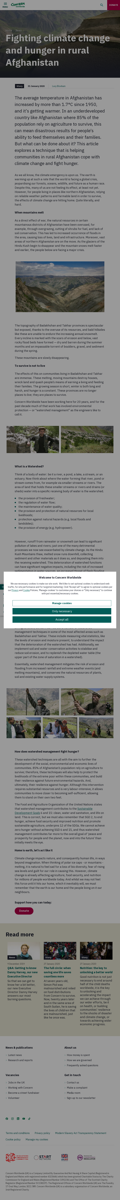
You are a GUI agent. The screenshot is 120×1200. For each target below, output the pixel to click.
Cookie (26, 590)
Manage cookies (62, 603)
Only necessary (62, 611)
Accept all (61, 619)
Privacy (15, 590)
